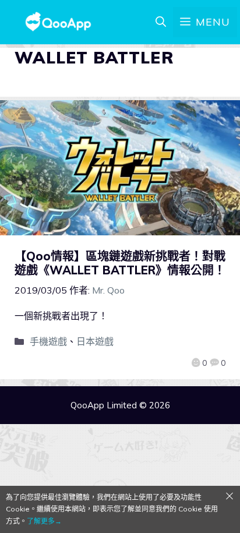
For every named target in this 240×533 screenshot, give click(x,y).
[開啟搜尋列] (161, 22)
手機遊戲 (48, 341)
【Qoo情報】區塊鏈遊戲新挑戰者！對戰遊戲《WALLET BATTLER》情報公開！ (120, 263)
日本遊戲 (95, 341)
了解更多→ (44, 521)
